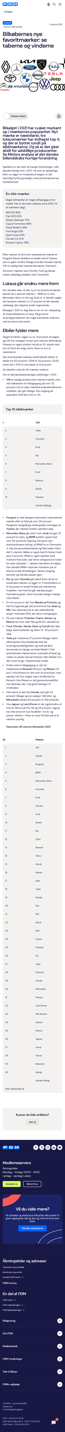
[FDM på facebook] (35, 1147)
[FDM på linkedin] (53, 1147)
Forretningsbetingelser (13, 1409)
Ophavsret (7, 1406)
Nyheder (8, 11)
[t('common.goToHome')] (11, 1147)
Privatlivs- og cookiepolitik (15, 1403)
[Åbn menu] (59, 4)
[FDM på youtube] (59, 1147)
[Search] (54, 4)
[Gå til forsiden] (10, 4)
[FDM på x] (41, 1147)
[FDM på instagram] (47, 1147)
